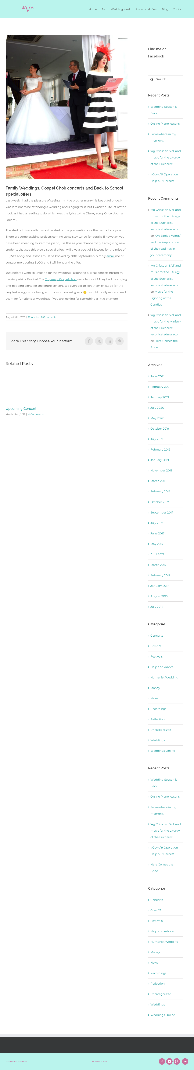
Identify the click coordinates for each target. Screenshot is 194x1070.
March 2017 (158, 565)
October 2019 (159, 428)
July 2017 (156, 523)
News (154, 698)
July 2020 (157, 407)
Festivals (156, 656)
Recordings (158, 709)
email (110, 256)
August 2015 (158, 596)
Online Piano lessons (165, 123)
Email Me (100, 1061)
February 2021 (160, 387)
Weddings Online (162, 750)
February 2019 (160, 449)
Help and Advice (162, 667)
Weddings (157, 740)
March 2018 (158, 481)
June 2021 (157, 376)
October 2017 (159, 502)
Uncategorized (160, 730)
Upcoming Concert (21, 409)
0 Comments (48, 317)
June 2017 (157, 533)
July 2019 (156, 439)
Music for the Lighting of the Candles (161, 298)
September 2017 (161, 512)
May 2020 (157, 418)
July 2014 (156, 606)
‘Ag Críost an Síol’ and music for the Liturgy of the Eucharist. (165, 157)
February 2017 (160, 575)
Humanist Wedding (164, 677)
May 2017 (156, 544)
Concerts (33, 317)
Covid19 (155, 646)
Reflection (157, 719)
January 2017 (159, 586)
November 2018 (161, 470)
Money (155, 688)
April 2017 (157, 554)
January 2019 (159, 460)
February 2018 (160, 491)
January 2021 (159, 397)
